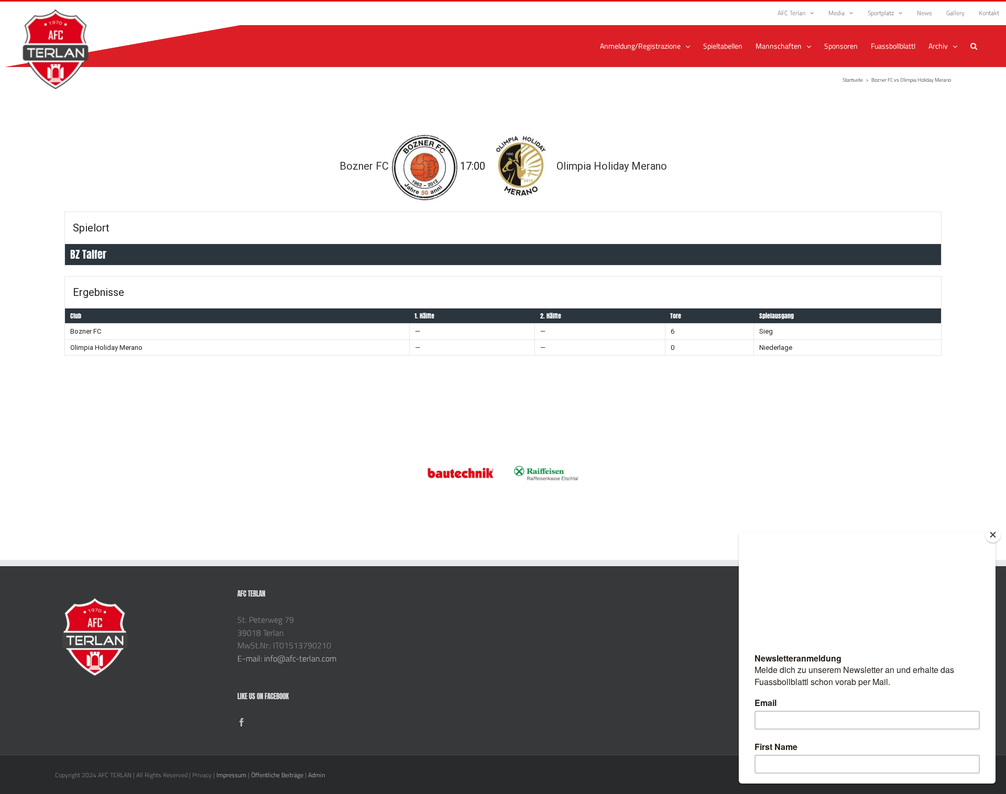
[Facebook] (241, 722)
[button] (973, 46)
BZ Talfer (88, 254)
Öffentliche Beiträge (277, 775)
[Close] (993, 535)
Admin (316, 775)
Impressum (231, 775)
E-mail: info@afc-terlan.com (286, 658)
